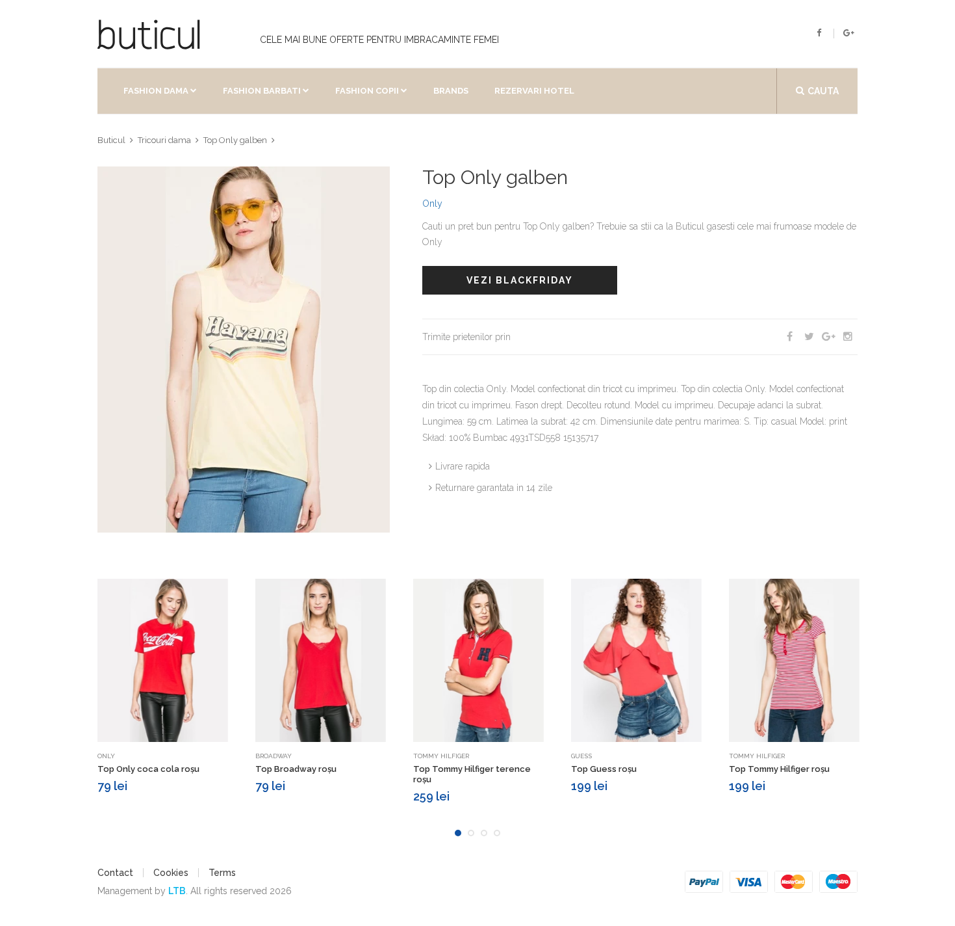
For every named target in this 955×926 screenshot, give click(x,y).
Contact (115, 872)
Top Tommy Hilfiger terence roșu (472, 774)
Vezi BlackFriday (519, 280)
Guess (581, 756)
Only (432, 203)
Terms (222, 872)
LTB (177, 891)
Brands (450, 91)
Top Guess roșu (604, 769)
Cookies (170, 872)
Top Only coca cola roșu (148, 769)
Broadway (273, 756)
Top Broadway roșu (296, 769)
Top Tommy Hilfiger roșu (779, 769)
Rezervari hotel (534, 91)
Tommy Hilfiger (441, 756)
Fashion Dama (155, 91)
